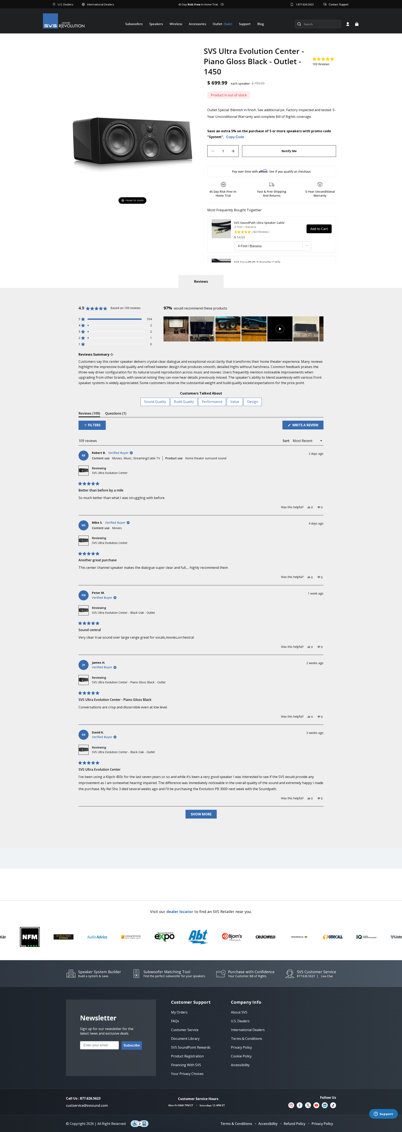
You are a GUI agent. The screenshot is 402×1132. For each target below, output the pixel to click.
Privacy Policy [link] (241, 1047)
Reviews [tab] (89, 414)
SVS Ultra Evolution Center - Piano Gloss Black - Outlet (129, 682)
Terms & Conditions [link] (246, 1038)
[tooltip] (111, 354)
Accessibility (267, 1123)
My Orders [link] (179, 1012)
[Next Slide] (320, 328)
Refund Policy (294, 1123)
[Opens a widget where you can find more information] (383, 1114)
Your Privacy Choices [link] (187, 1073)
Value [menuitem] (234, 401)
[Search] (299, 24)
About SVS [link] (239, 1012)
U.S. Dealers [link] (240, 1021)
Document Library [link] (185, 1038)
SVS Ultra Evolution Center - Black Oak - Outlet (123, 613)
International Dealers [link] (248, 1030)
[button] (356, 24)
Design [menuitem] (252, 401)
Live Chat (327, 976)
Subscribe (132, 1045)
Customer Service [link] (184, 1030)
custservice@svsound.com (87, 1105)
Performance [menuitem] (212, 401)
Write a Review (307, 426)
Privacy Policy (322, 1123)
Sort (286, 440)
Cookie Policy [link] (241, 1056)
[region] (243, 328)
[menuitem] (134, 23)
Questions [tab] (115, 414)
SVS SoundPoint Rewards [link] (190, 1047)
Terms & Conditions (236, 1123)
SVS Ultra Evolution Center (110, 473)
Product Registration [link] (187, 1056)
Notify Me (289, 151)
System (215, 137)
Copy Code (235, 137)
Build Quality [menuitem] (184, 401)
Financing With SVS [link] (186, 1065)
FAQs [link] (175, 1021)
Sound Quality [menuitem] (155, 401)
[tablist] (201, 281)
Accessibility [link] (240, 1065)
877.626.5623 (306, 976)
